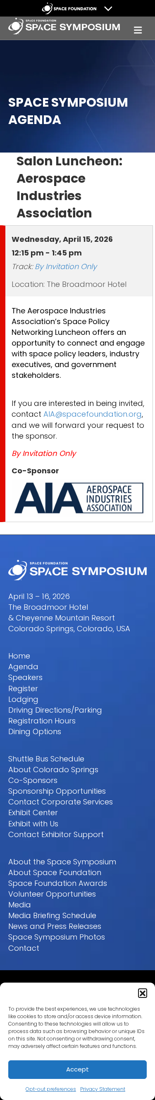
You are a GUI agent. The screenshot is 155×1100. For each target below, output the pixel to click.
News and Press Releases (54, 926)
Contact (23, 948)
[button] (142, 993)
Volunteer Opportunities (52, 894)
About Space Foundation (54, 872)
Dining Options (34, 731)
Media (19, 905)
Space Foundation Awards (57, 883)
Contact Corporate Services (60, 802)
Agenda (23, 666)
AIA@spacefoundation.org (92, 414)
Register (23, 688)
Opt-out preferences (51, 1089)
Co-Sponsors (32, 780)
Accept (77, 1069)
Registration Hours (42, 721)
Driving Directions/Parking (55, 710)
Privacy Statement (102, 1089)
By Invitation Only (66, 266)
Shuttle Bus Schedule (46, 759)
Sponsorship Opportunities (57, 791)
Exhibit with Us (33, 823)
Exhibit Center (33, 812)
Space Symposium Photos (56, 937)
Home (19, 656)
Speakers (25, 677)
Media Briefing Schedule (52, 915)
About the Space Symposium (62, 862)
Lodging (23, 699)
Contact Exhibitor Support (56, 834)
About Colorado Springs (53, 769)
